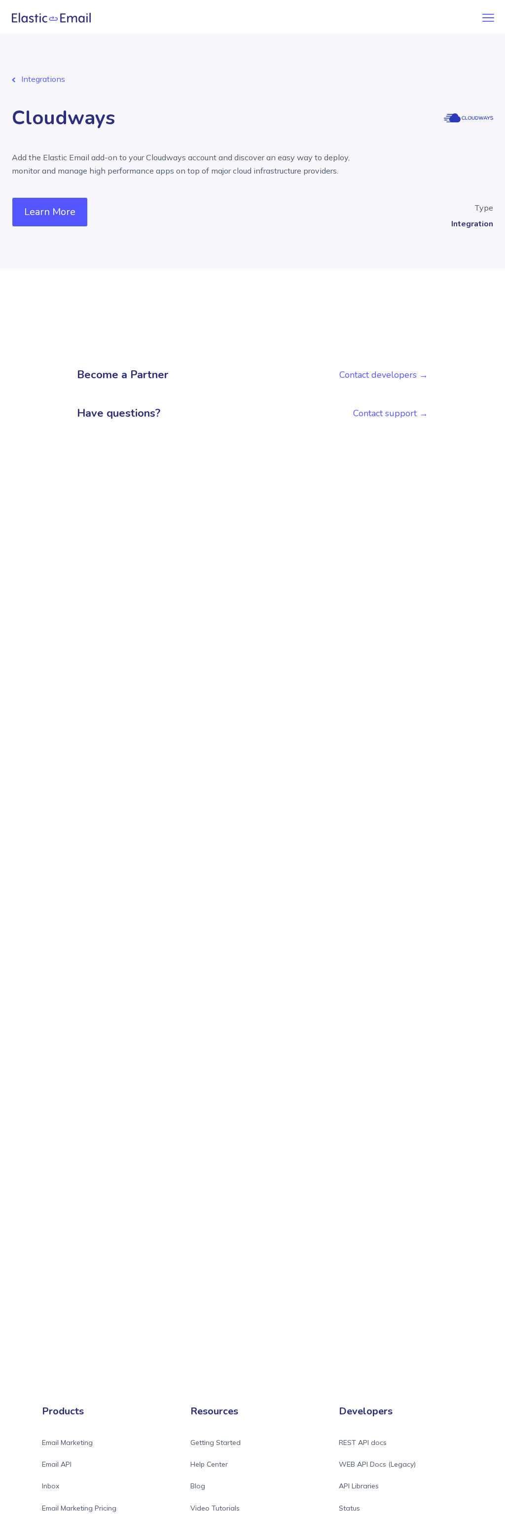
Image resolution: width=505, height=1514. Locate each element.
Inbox (50, 1485)
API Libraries (359, 1485)
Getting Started (215, 1442)
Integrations (43, 79)
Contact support (385, 413)
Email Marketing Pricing (79, 1508)
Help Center (209, 1464)
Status (349, 1508)
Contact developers (378, 375)
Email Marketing (67, 1442)
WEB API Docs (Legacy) (377, 1464)
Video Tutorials (215, 1508)
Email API (57, 1464)
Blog (197, 1485)
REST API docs (363, 1442)
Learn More (49, 211)
